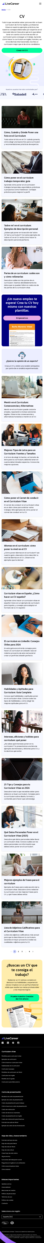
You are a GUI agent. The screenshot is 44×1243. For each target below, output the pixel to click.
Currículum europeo (8, 1069)
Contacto (5, 1203)
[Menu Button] (40, 3)
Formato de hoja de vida (9, 1140)
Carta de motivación (8, 1109)
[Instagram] (18, 1043)
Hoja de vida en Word (8, 1147)
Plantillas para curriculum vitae (11, 1056)
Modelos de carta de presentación (12, 1096)
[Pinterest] (13, 1043)
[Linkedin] (8, 1043)
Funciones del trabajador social (12, 1160)
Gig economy (6, 1156)
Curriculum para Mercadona (11, 1082)
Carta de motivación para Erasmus (13, 1119)
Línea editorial (6, 1187)
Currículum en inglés (8, 1075)
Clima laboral (6, 1169)
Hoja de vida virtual (8, 1150)
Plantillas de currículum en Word (12, 1072)
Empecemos (22, 318)
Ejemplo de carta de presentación (12, 1100)
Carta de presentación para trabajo (13, 1103)
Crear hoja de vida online (9, 1153)
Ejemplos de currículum (9, 1059)
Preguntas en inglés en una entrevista (13, 1163)
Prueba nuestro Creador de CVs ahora (22, 997)
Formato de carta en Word (10, 1122)
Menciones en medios (8, 1190)
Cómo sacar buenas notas (10, 1166)
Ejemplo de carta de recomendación (13, 1126)
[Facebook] (3, 1043)
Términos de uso (7, 1197)
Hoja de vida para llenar (9, 1143)
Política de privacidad (9, 1194)
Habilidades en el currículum (11, 1066)
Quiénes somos (6, 1184)
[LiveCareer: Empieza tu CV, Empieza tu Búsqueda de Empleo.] (10, 4)
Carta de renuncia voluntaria (11, 1113)
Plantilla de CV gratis (8, 1079)
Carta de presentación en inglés (12, 1116)
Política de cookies (7, 1200)
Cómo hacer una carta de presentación (14, 1106)
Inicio (4, 9)
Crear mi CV (22, 50)
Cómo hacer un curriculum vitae (12, 1062)
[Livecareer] (10, 1038)
